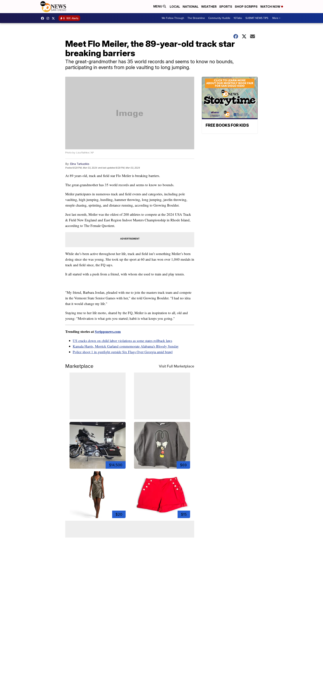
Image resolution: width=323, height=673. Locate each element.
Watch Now (270, 6)
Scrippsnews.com (108, 331)
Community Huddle (219, 18)
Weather (209, 6)
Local (175, 6)
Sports (225, 6)
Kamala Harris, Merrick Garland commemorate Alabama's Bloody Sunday (126, 346)
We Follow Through (173, 18)
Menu (158, 6)
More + (276, 18)
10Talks (238, 18)
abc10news (43, 18)
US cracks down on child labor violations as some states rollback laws (122, 340)
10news (54, 18)
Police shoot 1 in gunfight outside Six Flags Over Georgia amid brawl (123, 352)
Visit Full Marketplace (176, 366)
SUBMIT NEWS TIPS (256, 18)
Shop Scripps (246, 6)
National (191, 6)
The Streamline (196, 18)
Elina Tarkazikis (79, 164)
